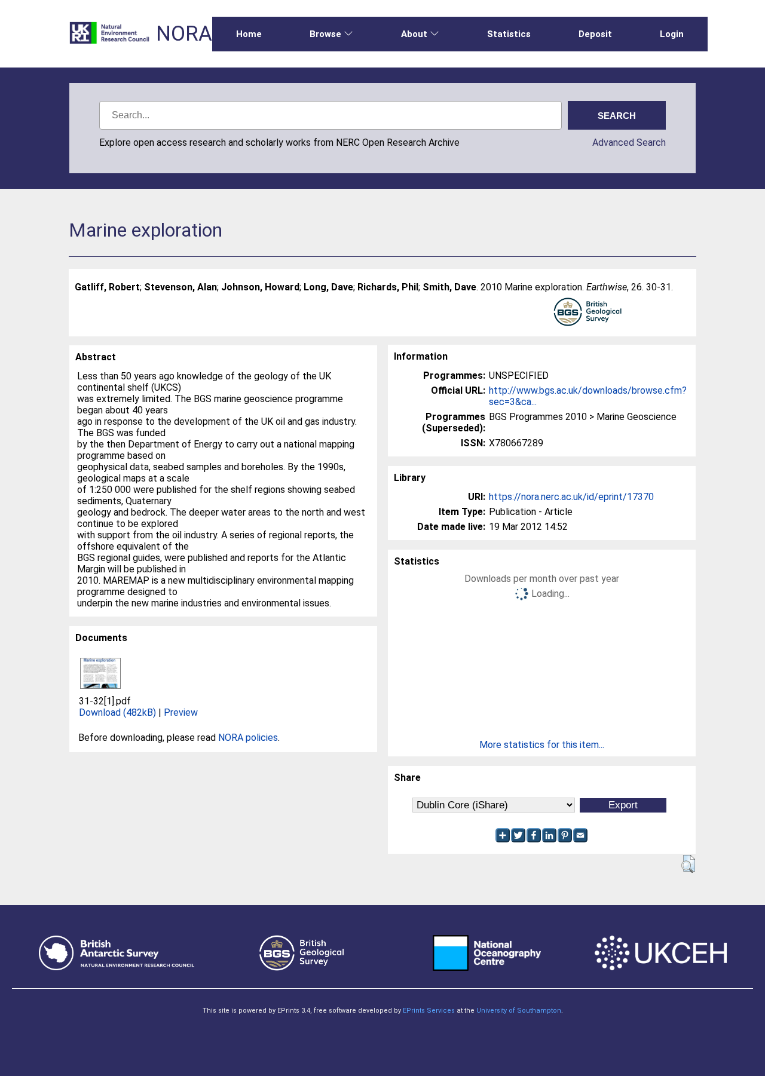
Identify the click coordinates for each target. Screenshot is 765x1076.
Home (249, 34)
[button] (688, 864)
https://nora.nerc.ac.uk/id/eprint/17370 (571, 496)
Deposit (595, 34)
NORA (184, 34)
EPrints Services (429, 1010)
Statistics (509, 34)
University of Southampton (518, 1010)
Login (672, 34)
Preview (181, 712)
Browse (325, 34)
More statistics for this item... (541, 744)
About (414, 34)
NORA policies (248, 737)
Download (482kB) (117, 712)
